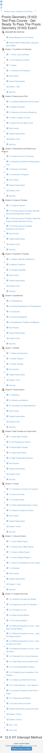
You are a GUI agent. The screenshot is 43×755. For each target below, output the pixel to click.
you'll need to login (30, 746)
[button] (1, 2)
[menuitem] (1, 5)
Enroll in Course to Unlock (21, 749)
